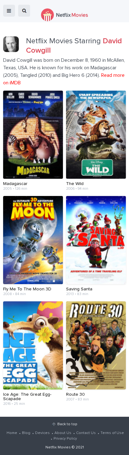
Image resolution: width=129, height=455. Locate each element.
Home (12, 433)
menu (9, 11)
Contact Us (86, 433)
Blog (26, 433)
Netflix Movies (58, 447)
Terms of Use (112, 433)
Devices (42, 433)
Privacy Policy (65, 439)
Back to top (67, 424)
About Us (62, 433)
